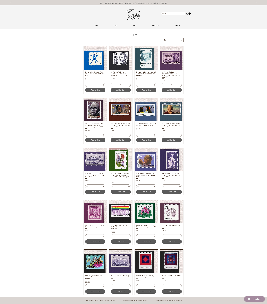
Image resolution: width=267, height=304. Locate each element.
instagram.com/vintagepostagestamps (169, 300)
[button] (188, 13)
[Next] (256, 3)
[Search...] (183, 13)
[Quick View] (95, 58)
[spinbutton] (95, 85)
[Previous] (11, 3)
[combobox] (173, 40)
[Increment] (103, 85)
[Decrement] (87, 85)
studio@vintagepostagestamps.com (135, 300)
